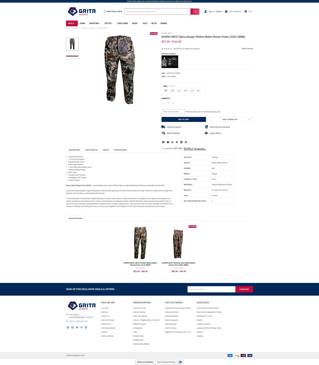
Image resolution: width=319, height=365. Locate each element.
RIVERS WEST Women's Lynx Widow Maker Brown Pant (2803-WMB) (178, 264)
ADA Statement (171, 324)
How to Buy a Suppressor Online (209, 312)
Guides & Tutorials (204, 324)
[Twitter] (177, 142)
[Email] (168, 142)
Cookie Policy (147, 340)
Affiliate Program (139, 324)
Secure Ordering (139, 312)
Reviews (200, 332)
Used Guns (122, 23)
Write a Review (247, 49)
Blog (154, 23)
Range (164, 23)
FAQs (135, 332)
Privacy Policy (147, 336)
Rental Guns (106, 324)
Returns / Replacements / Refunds (146, 320)
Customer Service (171, 312)
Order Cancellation (140, 316)
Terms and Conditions (147, 344)
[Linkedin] (181, 142)
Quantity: (166, 98)
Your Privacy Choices (166, 362)
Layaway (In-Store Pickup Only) (209, 328)
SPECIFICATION (120, 150)
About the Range (107, 320)
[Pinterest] (186, 142)
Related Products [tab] (75, 218)
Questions (91, 150)
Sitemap (200, 336)
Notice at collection (145, 362)
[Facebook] (163, 142)
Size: (169, 86)
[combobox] (162, 11)
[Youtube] (77, 327)
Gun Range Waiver (108, 328)
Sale (145, 23)
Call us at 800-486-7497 (78, 321)
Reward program (171, 320)
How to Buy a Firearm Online (208, 308)
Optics (108, 23)
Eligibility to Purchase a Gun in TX (178, 332)
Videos (106, 150)
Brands (199, 320)
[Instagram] (72, 327)
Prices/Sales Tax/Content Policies (178, 308)
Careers (104, 332)
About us (104, 312)
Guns (82, 23)
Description (74, 150)
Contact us (105, 316)
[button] (183, 148)
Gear (134, 23)
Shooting (94, 23)
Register (219, 11)
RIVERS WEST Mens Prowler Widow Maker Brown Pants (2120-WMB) (140, 264)
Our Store (105, 308)
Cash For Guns (170, 328)
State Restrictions (172, 316)
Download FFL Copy (204, 316)
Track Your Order (139, 308)
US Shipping (137, 328)
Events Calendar (107, 336)
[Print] (172, 142)
